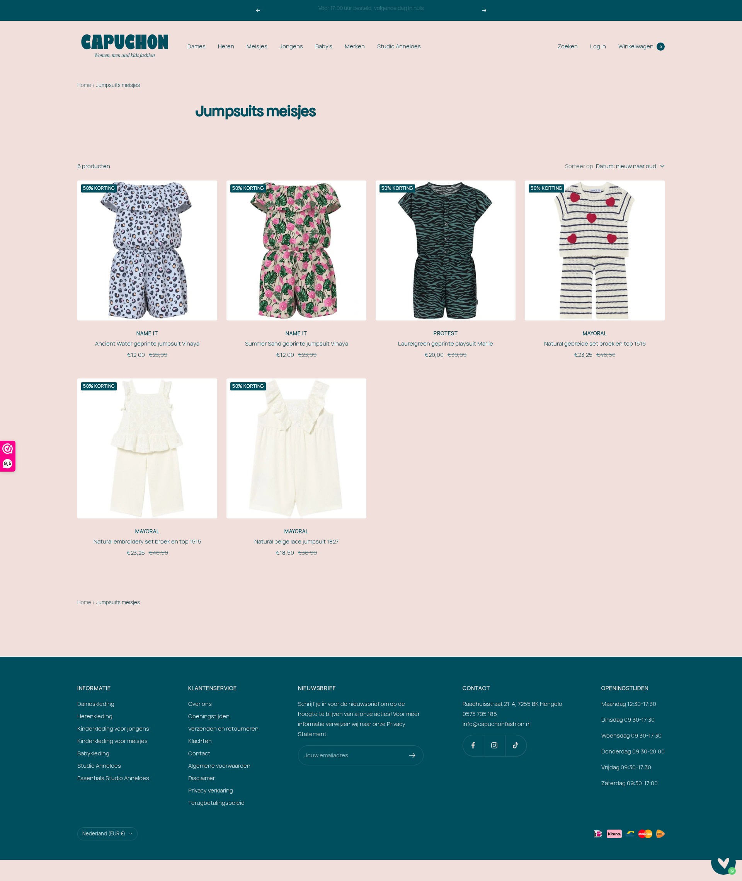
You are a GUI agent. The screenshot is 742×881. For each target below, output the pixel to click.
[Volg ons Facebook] (473, 745)
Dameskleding (95, 704)
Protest (446, 333)
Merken (355, 46)
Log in (598, 46)
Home (84, 85)
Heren (226, 46)
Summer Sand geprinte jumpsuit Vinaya (296, 343)
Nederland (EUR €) (103, 833)
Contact (199, 753)
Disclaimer (201, 778)
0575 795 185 (480, 714)
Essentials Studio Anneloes (113, 778)
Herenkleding (94, 716)
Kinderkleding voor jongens (113, 728)
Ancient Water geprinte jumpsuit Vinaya (147, 343)
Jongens (291, 46)
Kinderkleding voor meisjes (112, 741)
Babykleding (93, 753)
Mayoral (595, 333)
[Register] (412, 755)
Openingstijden (209, 716)
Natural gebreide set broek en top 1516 (595, 343)
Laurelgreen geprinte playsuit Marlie (445, 343)
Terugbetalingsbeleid (216, 803)
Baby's (323, 46)
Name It (147, 333)
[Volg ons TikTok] (515, 745)
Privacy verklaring (210, 790)
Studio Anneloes (399, 46)
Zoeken (568, 46)
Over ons (200, 704)
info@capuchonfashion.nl (497, 724)
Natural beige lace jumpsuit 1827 (296, 541)
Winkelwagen (640, 46)
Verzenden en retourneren (223, 728)
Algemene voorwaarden (219, 766)
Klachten (200, 741)
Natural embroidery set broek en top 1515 (147, 541)
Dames (196, 46)
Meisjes (257, 46)
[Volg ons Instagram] (494, 745)
